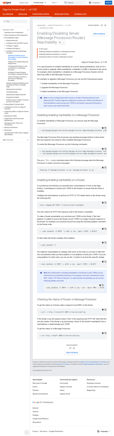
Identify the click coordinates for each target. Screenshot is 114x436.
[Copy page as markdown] (60, 42)
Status (62, 390)
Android (35, 408)
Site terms (43, 431)
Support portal (65, 394)
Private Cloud (38, 3)
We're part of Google (40, 383)
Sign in (108, 3)
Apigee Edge (23, 3)
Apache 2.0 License (63, 364)
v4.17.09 (32, 9)
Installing (22, 14)
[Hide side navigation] (27, 432)
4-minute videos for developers (98, 387)
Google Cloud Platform (41, 419)
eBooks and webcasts (40, 394)
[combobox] (74, 3)
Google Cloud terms (56, 431)
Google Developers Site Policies (92, 364)
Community (64, 383)
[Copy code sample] (105, 128)
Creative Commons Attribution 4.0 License (93, 362)
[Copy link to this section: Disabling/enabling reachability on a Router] (87, 180)
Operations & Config (40, 14)
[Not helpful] (105, 25)
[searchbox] (15, 21)
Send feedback (99, 34)
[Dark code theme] (103, 128)
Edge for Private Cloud (14, 9)
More (54, 3)
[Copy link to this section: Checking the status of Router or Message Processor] (99, 299)
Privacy (35, 431)
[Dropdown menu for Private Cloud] (46, 2)
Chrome (35, 411)
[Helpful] (102, 25)
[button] (13, 30)
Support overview (66, 387)
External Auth (80, 14)
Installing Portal (62, 14)
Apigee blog (91, 390)
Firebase (36, 415)
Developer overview (94, 383)
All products (37, 422)
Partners (36, 390)
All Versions (8, 14)
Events (35, 387)
